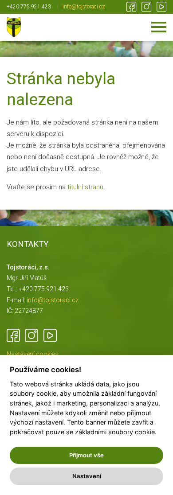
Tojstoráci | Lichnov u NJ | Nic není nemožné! (14, 27)
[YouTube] (162, 7)
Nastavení (86, 475)
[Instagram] (147, 7)
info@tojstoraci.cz (84, 7)
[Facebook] (131, 7)
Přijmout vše (86, 455)
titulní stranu (85, 187)
